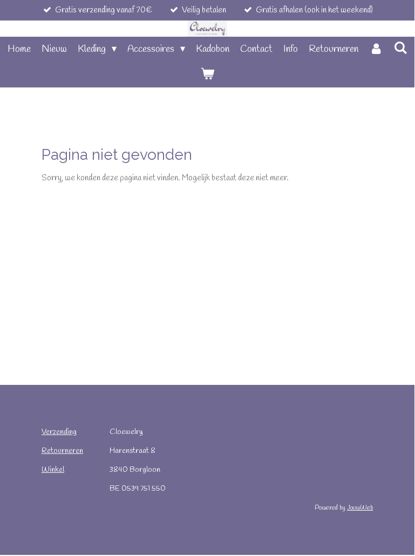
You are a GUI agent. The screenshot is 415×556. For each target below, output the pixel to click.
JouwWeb (360, 508)
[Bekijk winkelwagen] (207, 74)
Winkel (53, 470)
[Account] (376, 49)
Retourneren (62, 451)
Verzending (59, 432)
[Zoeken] (400, 48)
